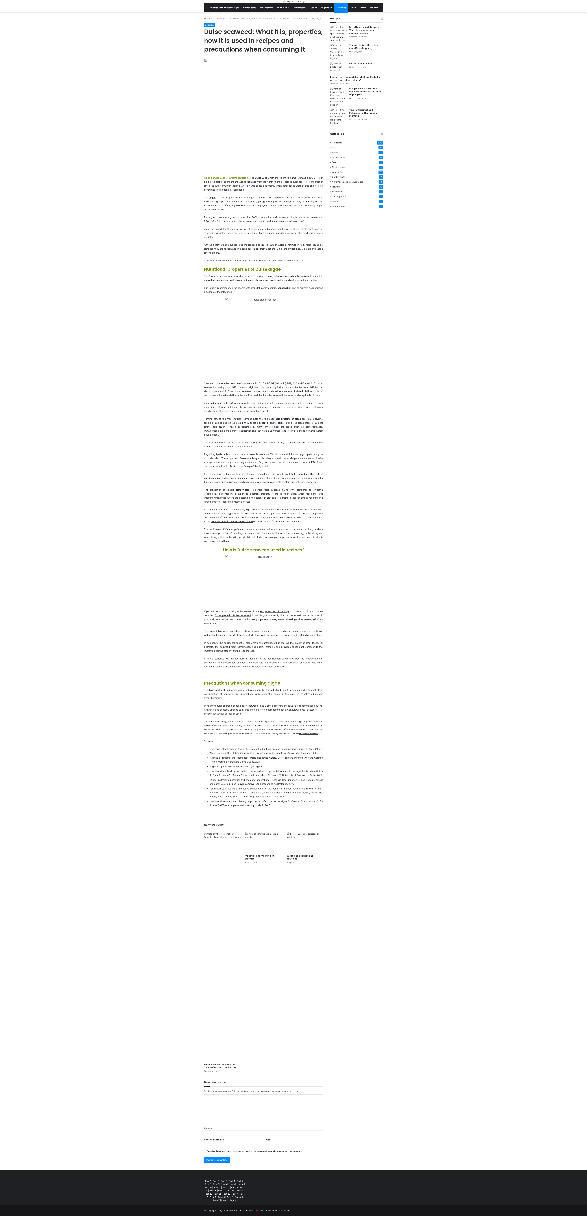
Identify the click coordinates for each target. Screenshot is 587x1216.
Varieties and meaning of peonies (259, 857)
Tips (334, 147)
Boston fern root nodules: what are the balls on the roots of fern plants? (355, 79)
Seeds (314, 7)
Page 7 (216, 1200)
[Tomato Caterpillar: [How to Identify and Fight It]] (338, 52)
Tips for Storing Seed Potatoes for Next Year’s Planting (363, 112)
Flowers (374, 7)
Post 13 (225, 1187)
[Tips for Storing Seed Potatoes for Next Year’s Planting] (338, 117)
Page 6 (238, 1197)
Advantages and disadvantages (224, 7)
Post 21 (217, 1194)
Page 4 (221, 1197)
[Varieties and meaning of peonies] (263, 842)
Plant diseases (299, 7)
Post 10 (240, 1184)
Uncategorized (339, 196)
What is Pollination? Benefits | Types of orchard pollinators (220, 1066)
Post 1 (208, 1181)
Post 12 (217, 1187)
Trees (353, 7)
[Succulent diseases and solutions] (305, 842)
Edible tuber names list (362, 63)
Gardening (341, 7)
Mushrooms (283, 7)
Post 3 (224, 1181)
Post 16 (212, 1190)
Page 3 (213, 1197)
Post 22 (226, 1194)
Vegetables (326, 7)
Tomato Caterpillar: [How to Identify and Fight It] (365, 47)
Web (268, 1139)
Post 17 (221, 1190)
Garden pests (249, 7)
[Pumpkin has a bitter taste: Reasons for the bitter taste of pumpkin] (338, 96)
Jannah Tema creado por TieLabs (274, 1210)
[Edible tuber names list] (338, 68)
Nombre (208, 1128)
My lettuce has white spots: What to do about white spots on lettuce (364, 30)
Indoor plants (266, 7)
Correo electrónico (214, 1139)
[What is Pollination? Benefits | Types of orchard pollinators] (222, 947)
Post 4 (232, 1181)
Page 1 (235, 1194)
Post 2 (216, 1181)
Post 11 (208, 1187)
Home (209, 18)
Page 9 (233, 1200)
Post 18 (230, 1190)
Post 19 (239, 1190)
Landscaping (338, 206)
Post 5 (240, 1181)
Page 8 (224, 1200)
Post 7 (216, 1184)
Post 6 (208, 1184)
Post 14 (234, 1187)
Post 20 (208, 1194)
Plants (363, 7)
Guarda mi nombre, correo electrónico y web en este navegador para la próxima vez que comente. (254, 1151)
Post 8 (224, 1184)
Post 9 (232, 1184)
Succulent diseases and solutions (300, 857)
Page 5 (230, 1197)
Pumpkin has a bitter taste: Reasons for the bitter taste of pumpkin (365, 91)
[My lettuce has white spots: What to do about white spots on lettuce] (338, 34)
